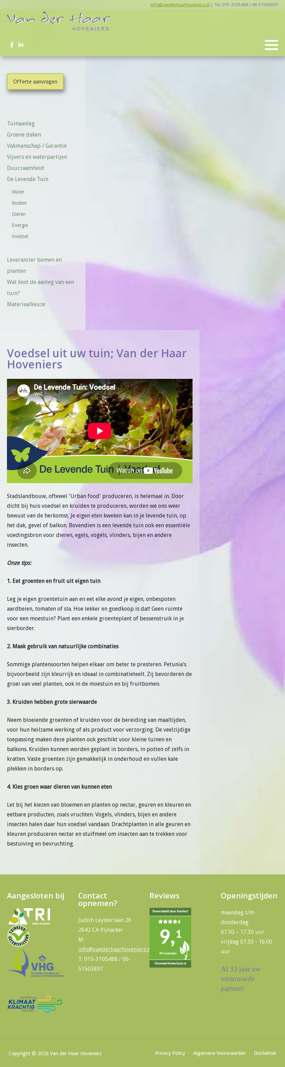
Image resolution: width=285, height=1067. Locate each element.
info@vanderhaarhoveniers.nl (180, 4)
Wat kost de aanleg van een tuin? (40, 287)
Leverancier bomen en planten (34, 265)
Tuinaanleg (21, 123)
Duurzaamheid (25, 168)
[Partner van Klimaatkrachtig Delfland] (35, 1004)
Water (18, 192)
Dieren (19, 214)
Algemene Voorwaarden (219, 1053)
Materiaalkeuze (26, 304)
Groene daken (24, 134)
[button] (271, 45)
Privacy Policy (170, 1053)
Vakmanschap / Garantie (37, 145)
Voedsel (20, 236)
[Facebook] (11, 45)
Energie (20, 225)
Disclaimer (265, 1053)
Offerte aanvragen (35, 81)
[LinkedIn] (20, 45)
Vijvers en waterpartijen (37, 157)
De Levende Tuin (27, 179)
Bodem (19, 203)
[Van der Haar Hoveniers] (59, 21)
